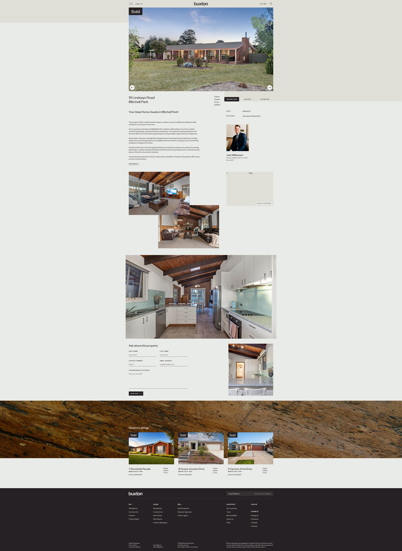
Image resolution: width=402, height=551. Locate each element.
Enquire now (231, 99)
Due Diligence (157, 545)
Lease (155, 504)
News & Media (231, 515)
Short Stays (157, 515)
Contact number (136, 361)
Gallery (247, 99)
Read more (133, 164)
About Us (229, 519)
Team (228, 512)
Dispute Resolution (134, 543)
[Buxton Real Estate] (140, 493)
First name (133, 351)
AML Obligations (158, 547)
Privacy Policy (133, 545)
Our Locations (231, 508)
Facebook (254, 519)
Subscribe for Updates (262, 493)
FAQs (228, 522)
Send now (134, 393)
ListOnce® (188, 547)
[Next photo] (269, 87)
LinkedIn (254, 522)
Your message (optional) (139, 370)
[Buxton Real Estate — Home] (201, 3)
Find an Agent (134, 519)
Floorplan (264, 99)
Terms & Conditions (134, 547)
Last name (164, 351)
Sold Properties (183, 508)
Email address (166, 361)
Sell (180, 504)
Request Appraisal (185, 512)
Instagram (255, 515)
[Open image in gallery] (188, 226)
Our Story (230, 504)
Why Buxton (157, 519)
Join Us (254, 504)
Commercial (133, 512)
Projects (132, 515)
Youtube (254, 526)
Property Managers (160, 522)
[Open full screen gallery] (201, 49)
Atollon (196, 547)
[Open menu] (131, 3)
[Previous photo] (132, 87)
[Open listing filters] (271, 3)
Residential (133, 508)
